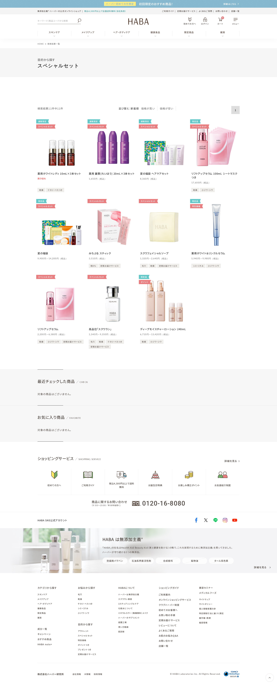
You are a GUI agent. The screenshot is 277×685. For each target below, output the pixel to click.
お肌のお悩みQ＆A (168, 635)
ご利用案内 (165, 594)
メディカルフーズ (207, 592)
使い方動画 (123, 627)
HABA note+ (45, 644)
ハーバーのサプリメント (129, 617)
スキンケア (54, 32)
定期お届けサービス (186, 11)
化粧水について (125, 608)
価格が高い (148, 108)
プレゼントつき (84, 649)
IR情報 (87, 674)
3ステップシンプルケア (128, 603)
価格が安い (166, 108)
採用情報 (98, 674)
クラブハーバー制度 (169, 604)
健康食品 (155, 32)
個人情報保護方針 (207, 608)
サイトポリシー (206, 604)
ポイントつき (83, 644)
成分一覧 (42, 628)
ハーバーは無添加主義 (128, 594)
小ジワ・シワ (83, 613)
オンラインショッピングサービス (175, 599)
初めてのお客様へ (168, 610)
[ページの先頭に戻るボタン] (269, 677)
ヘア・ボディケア (121, 32)
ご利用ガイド (168, 11)
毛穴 (80, 594)
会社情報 (76, 674)
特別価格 (82, 640)
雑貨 (222, 32)
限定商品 (189, 32)
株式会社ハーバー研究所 (51, 674)
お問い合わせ (221, 11)
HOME (41, 43)
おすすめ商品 (45, 639)
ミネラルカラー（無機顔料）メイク (133, 613)
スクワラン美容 (125, 599)
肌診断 (121, 631)
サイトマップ (204, 599)
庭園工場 (122, 622)
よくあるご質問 (205, 11)
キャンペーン (44, 634)
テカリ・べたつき (85, 603)
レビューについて (168, 625)
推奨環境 (203, 622)
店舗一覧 (235, 11)
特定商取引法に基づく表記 (211, 613)
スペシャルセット (85, 635)
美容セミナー (206, 587)
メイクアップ (88, 32)
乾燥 (80, 599)
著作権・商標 (205, 618)
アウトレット (83, 631)
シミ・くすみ (83, 608)
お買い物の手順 (167, 615)
